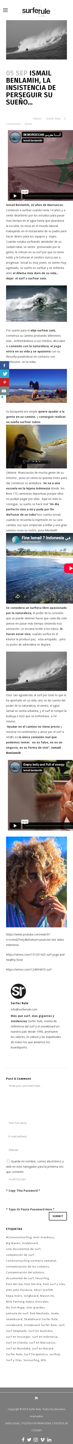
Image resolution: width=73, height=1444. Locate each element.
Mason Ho (47, 1296)
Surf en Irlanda (17, 1342)
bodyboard (30, 1243)
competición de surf (20, 1255)
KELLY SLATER (43, 1290)
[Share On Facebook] (4, 365)
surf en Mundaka (18, 1348)
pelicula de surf (17, 1313)
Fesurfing (42, 1278)
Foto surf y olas (54, 1284)
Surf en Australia (40, 1331)
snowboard (14, 1325)
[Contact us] (4, 391)
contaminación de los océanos (27, 1266)
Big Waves (13, 1243)
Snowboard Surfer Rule (40, 1325)
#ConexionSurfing (19, 1237)
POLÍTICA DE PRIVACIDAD (36, 1423)
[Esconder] (2, 398)
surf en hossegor (18, 1336)
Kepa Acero (14, 1296)
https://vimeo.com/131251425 (26, 954)
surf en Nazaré (43, 1348)
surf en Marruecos (42, 1342)
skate (55, 1313)
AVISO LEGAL (12, 1423)
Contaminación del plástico (25, 1272)
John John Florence (19, 1290)
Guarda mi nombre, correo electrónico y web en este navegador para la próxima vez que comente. (35, 1166)
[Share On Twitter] (4, 374)
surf (61, 1325)
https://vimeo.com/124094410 (26, 969)
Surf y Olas (14, 1360)
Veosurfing (31, 1360)
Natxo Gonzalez (37, 1301)
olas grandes (35, 1307)
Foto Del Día (32, 1284)
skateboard (14, 1319)
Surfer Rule (53, 118)
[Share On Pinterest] (4, 382)
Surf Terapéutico (36, 1354)
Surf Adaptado (16, 1331)
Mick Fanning (15, 1301)
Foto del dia (14, 1284)
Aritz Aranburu (43, 1237)
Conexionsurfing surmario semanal (31, 1260)
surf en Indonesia (45, 1336)
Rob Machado (39, 1313)
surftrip (54, 1354)
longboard (31, 1296)
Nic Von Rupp (15, 1307)
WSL (44, 1360)
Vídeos (37, 118)
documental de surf (20, 1278)
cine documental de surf (23, 1249)
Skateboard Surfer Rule (41, 1319)
